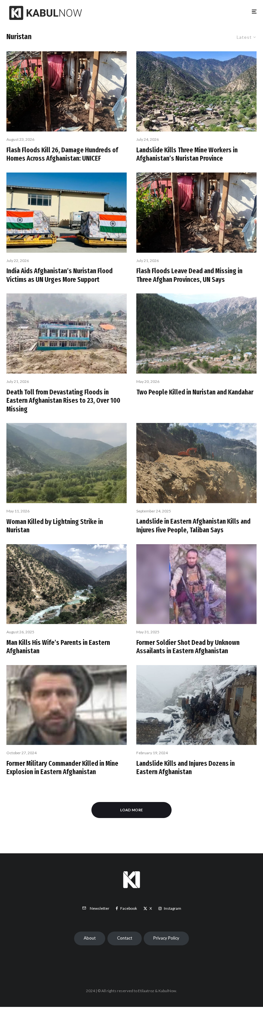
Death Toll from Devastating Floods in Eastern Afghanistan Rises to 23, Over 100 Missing (63, 400)
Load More (131, 810)
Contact (124, 938)
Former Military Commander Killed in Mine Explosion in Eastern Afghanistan (62, 767)
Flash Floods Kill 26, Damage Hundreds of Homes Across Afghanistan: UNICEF (62, 154)
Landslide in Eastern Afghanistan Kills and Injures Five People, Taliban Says (193, 525)
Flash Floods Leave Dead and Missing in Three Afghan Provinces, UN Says (189, 275)
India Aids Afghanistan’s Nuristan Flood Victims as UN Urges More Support (59, 275)
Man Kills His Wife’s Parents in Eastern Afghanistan (58, 646)
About (90, 938)
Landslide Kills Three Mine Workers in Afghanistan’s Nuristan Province (187, 154)
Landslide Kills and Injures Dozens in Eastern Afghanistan (185, 767)
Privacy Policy (166, 938)
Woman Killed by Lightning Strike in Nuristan (54, 526)
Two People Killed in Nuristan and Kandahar (194, 392)
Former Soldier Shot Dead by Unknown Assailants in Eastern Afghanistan (188, 646)
